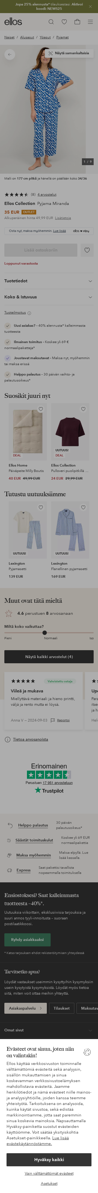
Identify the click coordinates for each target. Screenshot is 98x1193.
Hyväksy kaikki (49, 1159)
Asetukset (49, 1183)
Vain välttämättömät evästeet (49, 1173)
